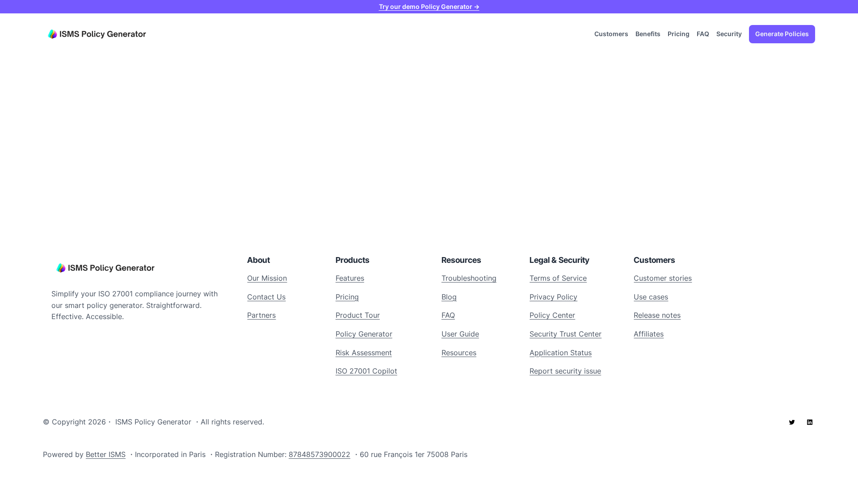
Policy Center (552, 315)
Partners (261, 315)
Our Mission (267, 278)
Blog (449, 296)
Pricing (347, 296)
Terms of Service (558, 278)
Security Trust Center (565, 333)
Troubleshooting (469, 278)
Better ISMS (106, 454)
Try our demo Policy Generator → (429, 6)
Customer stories (663, 278)
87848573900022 (319, 454)
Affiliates (649, 333)
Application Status (561, 352)
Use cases (651, 296)
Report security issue (565, 370)
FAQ (448, 315)
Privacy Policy (553, 296)
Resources (459, 352)
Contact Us (266, 296)
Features (350, 278)
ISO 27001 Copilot (366, 370)
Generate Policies (782, 33)
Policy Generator (364, 333)
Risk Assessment (364, 352)
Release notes (657, 315)
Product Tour (358, 315)
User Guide (460, 333)
